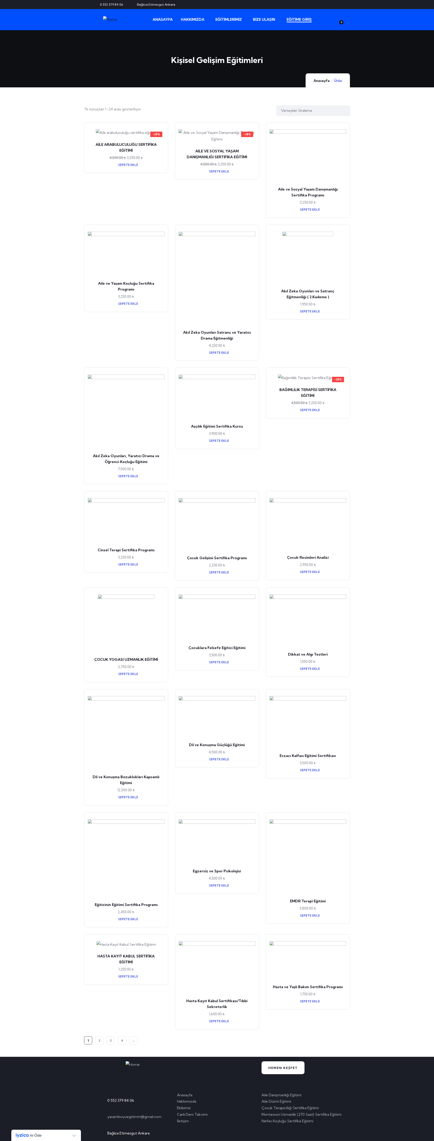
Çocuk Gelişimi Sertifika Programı (217, 558)
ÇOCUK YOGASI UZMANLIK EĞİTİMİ (126, 659)
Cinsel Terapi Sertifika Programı (126, 550)
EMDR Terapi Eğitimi (308, 901)
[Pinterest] (332, 4)
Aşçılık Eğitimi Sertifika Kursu (217, 426)
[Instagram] (339, 4)
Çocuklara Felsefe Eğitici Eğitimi (217, 647)
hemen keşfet (283, 1068)
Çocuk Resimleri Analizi (308, 557)
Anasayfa (322, 81)
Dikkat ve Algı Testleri (308, 654)
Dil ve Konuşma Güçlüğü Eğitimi (217, 745)
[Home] (110, 19)
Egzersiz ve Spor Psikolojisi (217, 871)
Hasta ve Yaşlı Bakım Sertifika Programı (308, 987)
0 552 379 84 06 (120, 1100)
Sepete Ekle (128, 165)
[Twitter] (317, 4)
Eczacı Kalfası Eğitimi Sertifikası (308, 755)
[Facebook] (324, 4)
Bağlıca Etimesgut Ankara (128, 1133)
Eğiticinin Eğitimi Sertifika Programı (126, 904)
